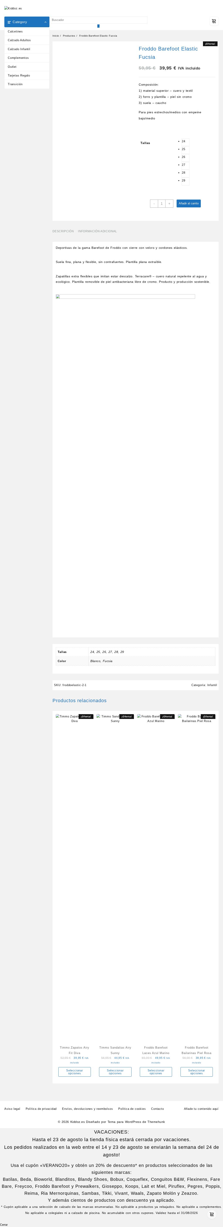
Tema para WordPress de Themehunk (136, 1122)
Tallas (145, 143)
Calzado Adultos (19, 40)
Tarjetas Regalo (19, 75)
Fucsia (108, 661)
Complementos (18, 57)
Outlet (12, 66)
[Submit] (98, 26)
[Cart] (214, 21)
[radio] (185, 142)
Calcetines (15, 31)
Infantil (212, 685)
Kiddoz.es (77, 1122)
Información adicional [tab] (97, 231)
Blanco (95, 661)
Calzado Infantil (19, 49)
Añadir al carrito (189, 203)
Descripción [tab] (63, 231)
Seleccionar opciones (74, 1072)
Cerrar (4, 1224)
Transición (15, 84)
